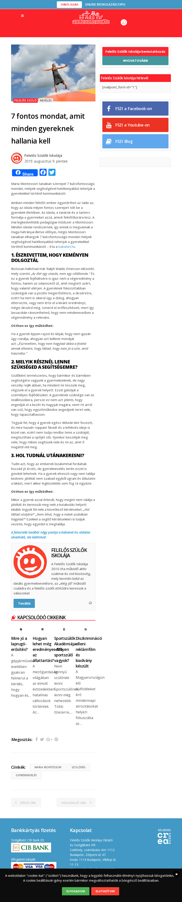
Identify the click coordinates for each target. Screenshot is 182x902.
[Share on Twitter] (42, 739)
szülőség (79, 767)
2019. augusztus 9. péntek (46, 161)
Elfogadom (75, 891)
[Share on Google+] (49, 739)
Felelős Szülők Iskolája (43, 155)
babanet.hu (66, 246)
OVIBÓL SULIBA (69, 4)
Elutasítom (105, 891)
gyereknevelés (26, 775)
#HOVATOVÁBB (135, 60)
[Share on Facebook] (36, 739)
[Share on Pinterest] (56, 739)
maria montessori (48, 767)
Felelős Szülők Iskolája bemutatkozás (135, 51)
